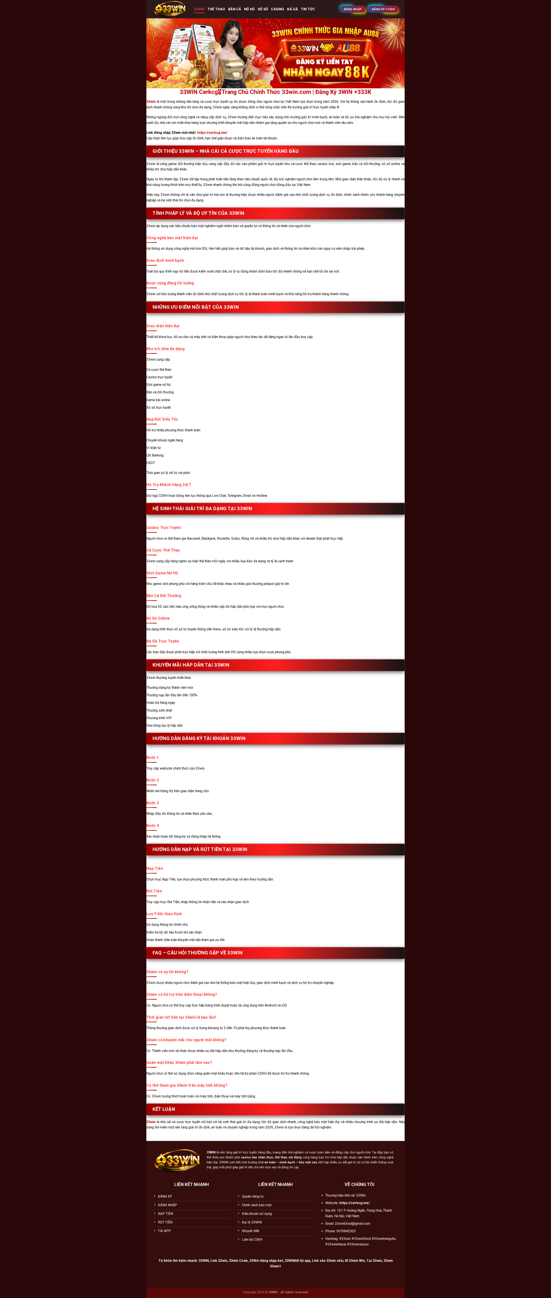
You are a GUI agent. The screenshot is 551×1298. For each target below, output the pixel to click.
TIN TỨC (308, 9)
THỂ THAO (216, 9)
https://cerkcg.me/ (212, 133)
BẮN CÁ (234, 9)
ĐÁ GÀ (292, 9)
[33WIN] (170, 9)
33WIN (199, 9)
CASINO (277, 9)
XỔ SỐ (263, 9)
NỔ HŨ (249, 9)
